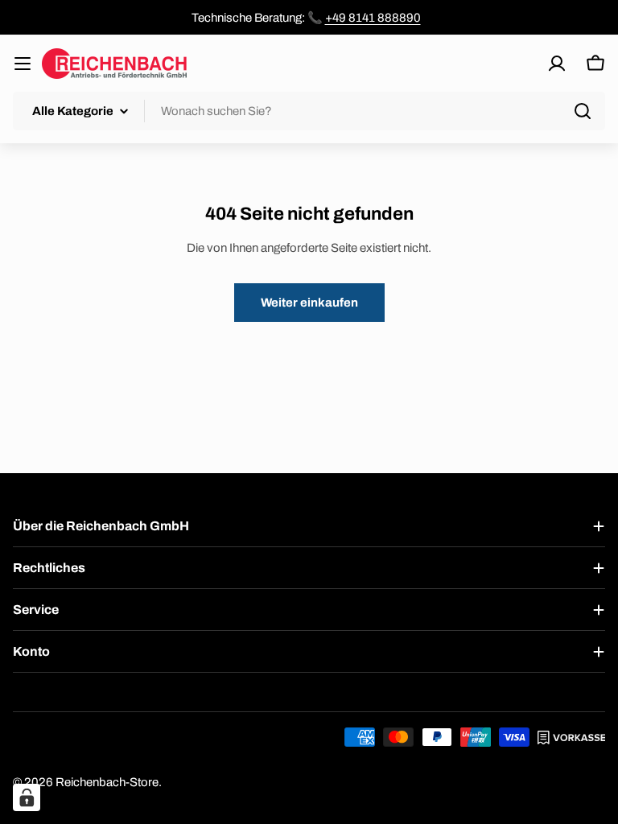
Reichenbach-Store (107, 782)
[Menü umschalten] (22, 63)
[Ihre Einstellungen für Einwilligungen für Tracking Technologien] (26, 797)
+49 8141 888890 (373, 17)
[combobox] (309, 111)
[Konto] (556, 63)
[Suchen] (582, 111)
